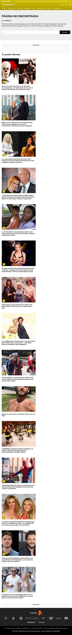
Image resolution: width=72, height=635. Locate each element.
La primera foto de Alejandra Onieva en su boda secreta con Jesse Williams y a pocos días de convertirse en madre (17, 596)
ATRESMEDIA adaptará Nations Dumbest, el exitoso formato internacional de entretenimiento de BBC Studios (17, 450)
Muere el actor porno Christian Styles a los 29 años (18, 415)
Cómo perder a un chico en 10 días (24, 1)
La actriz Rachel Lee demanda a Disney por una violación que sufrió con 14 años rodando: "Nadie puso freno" (18, 233)
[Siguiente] (69, 1)
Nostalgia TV (41, 8)
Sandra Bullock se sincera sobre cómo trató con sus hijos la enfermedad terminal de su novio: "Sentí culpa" (17, 379)
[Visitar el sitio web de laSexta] (13, 618)
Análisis (49, 8)
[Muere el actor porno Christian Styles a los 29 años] (19, 399)
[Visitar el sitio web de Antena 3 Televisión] (6, 618)
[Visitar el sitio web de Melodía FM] (66, 618)
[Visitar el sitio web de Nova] (28, 618)
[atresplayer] (63, 5)
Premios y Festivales (24, 8)
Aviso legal (15, 631)
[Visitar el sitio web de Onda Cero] (51, 618)
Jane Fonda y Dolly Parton (40, 1)
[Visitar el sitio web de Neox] (21, 618)
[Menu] (70, 5)
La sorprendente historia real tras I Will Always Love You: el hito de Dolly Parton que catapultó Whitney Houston (18, 160)
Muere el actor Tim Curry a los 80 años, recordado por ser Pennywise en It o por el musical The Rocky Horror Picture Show (17, 87)
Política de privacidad (24, 631)
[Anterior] (13, 1)
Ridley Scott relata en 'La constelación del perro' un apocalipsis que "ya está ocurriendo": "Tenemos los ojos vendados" (17, 124)
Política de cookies (35, 631)
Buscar (65, 32)
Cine (33, 8)
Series (4, 8)
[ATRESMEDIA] (36, 613)
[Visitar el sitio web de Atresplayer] (32, 622)
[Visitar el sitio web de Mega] (36, 618)
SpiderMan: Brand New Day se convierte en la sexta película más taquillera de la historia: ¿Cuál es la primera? (18, 487)
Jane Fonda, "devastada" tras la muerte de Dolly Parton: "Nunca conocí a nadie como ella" (17, 306)
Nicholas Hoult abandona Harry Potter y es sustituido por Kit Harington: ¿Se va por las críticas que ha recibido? (17, 559)
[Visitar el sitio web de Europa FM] (59, 618)
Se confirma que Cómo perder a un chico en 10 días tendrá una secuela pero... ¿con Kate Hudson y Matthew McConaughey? (18, 342)
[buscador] (66, 5)
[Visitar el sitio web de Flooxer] (42, 622)
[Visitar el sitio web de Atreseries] (43, 618)
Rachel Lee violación (53, 1)
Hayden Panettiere (64, 1)
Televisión (11, 8)
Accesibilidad (56, 631)
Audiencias (57, 8)
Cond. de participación (46, 631)
